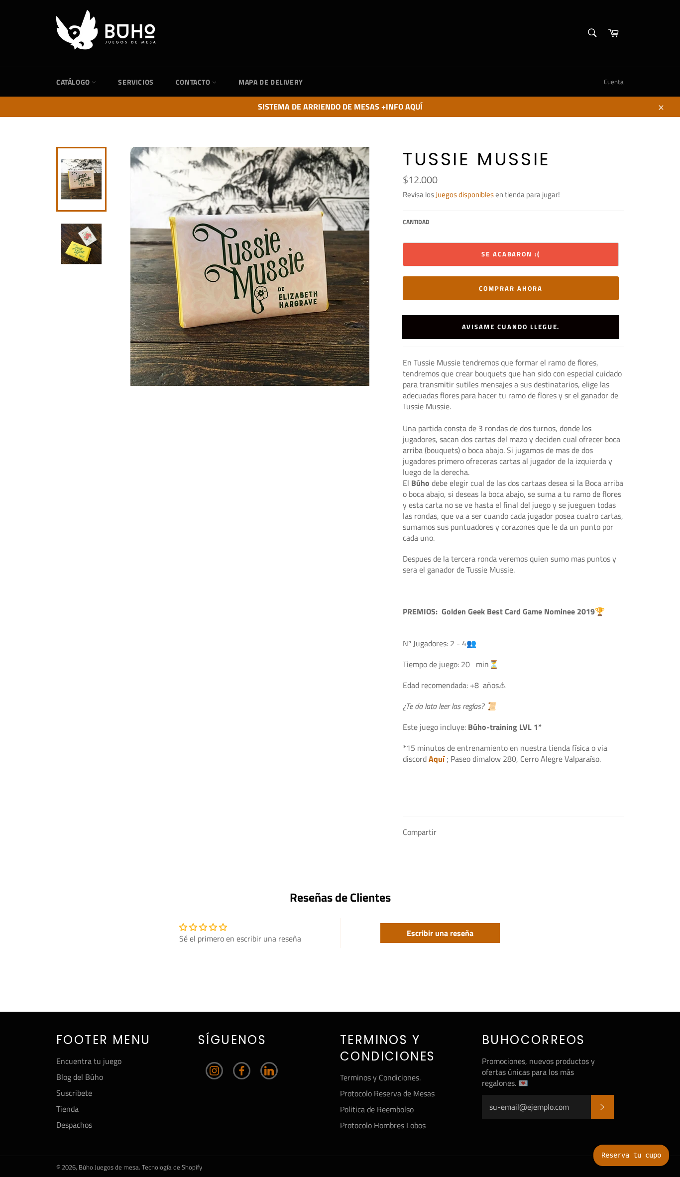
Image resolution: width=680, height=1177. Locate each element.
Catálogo (74, 82)
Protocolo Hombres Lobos (383, 1125)
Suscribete (74, 1093)
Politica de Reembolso (377, 1109)
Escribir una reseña (440, 933)
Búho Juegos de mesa (109, 1167)
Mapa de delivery (270, 82)
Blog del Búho (79, 1077)
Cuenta (614, 82)
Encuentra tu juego (88, 1061)
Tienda (67, 1109)
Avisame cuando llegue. (511, 327)
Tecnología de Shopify (172, 1167)
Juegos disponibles (465, 194)
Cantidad (416, 222)
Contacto (194, 82)
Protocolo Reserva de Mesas (387, 1093)
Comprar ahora (510, 288)
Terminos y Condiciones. (380, 1077)
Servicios (135, 82)
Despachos (74, 1125)
